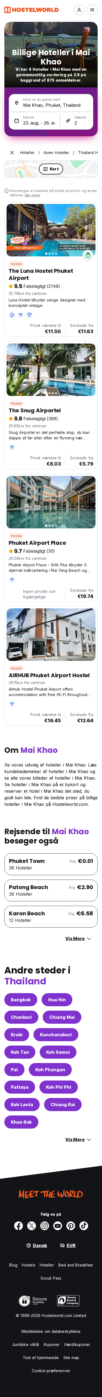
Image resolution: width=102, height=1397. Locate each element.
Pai (14, 1069)
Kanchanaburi (56, 1034)
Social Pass (51, 1278)
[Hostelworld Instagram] (44, 1225)
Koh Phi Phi (58, 1087)
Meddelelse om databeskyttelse (51, 1331)
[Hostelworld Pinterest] (70, 1225)
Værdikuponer (77, 1344)
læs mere (33, 195)
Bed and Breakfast (75, 1265)
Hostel (16, 264)
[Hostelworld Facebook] (18, 1225)
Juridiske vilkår (26, 1344)
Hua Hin (57, 999)
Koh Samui (58, 1052)
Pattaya (20, 1087)
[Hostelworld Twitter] (31, 1225)
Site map (71, 1357)
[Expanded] (11, 152)
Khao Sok (21, 1122)
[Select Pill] (79, 9)
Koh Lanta (22, 1104)
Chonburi (21, 1017)
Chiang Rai (63, 1104)
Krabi (17, 1034)
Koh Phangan (50, 1069)
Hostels (28, 1265)
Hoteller (47, 1265)
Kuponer (52, 1344)
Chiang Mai (62, 1017)
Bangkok (21, 999)
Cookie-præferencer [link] (51, 1370)
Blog (13, 1265)
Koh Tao (20, 1052)
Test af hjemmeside (41, 1357)
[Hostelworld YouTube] (57, 1225)
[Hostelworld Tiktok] (83, 1225)
